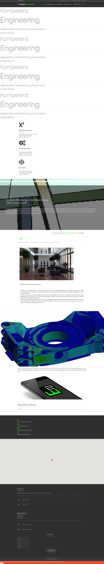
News (70, 4)
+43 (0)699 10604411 (65, 0)
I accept (1, 563)
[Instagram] (19, 0)
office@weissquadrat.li (76, 0)
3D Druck (65, 4)
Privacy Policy (62, 561)
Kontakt (75, 4)
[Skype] (22, 0)
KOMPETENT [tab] (32, 284)
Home (44, 4)
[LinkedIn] (20, 0)
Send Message (51, 550)
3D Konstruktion (58, 4)
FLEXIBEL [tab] (39, 284)
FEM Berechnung (50, 4)
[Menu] (79, 4)
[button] (83, 0)
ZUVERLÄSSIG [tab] (25, 284)
